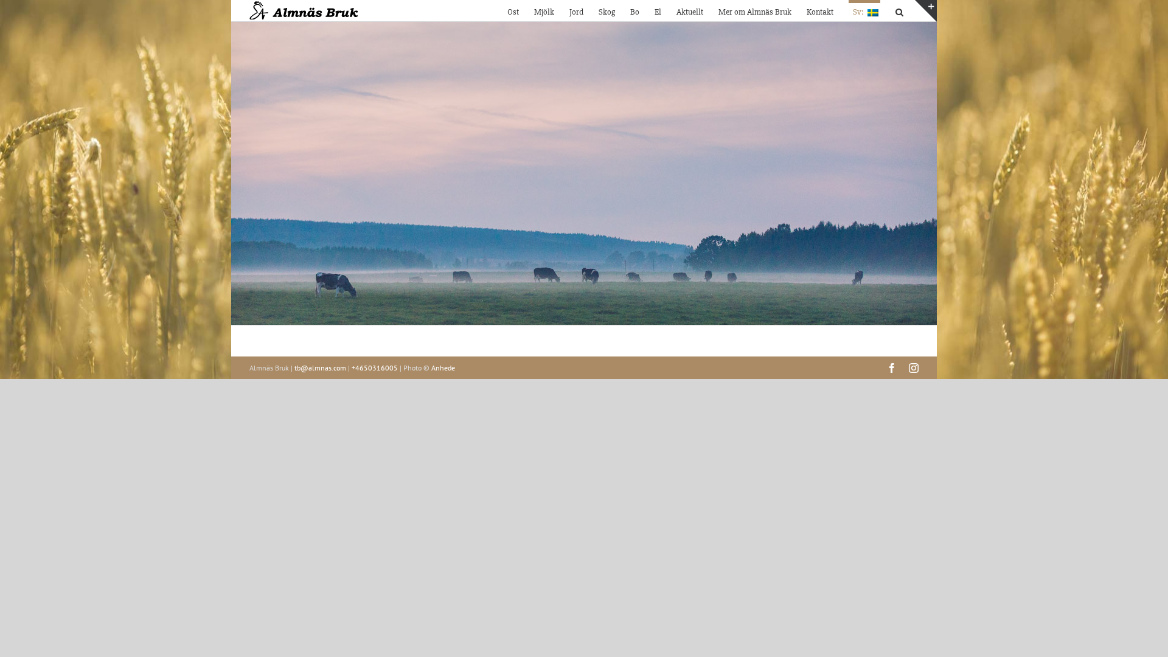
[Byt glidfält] (926, 11)
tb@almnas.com (320, 367)
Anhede (443, 367)
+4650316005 (375, 367)
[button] (899, 10)
